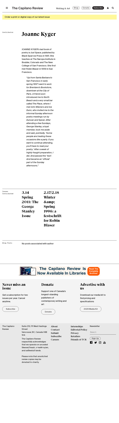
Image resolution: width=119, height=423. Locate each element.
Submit (55, 333)
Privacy (75, 333)
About (54, 326)
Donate (86, 8)
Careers (55, 340)
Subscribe (98, 8)
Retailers (75, 336)
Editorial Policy (79, 330)
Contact (55, 330)
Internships (77, 326)
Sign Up (95, 339)
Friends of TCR (78, 340)
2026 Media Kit (91, 309)
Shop (76, 8)
